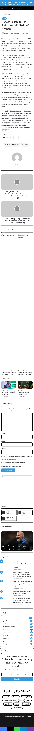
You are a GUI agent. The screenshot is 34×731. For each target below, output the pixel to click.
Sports (5, 641)
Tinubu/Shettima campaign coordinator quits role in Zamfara (25, 372)
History (5, 644)
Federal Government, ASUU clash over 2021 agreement (8, 392)
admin (6, 33)
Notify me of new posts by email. (12, 466)
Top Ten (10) (25, 704)
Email (3, 441)
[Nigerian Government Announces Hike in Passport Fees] (25, 385)
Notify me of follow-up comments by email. (15, 462)
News (9, 14)
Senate (26, 145)
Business (5, 629)
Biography (6, 635)
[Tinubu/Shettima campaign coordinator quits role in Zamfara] (25, 301)
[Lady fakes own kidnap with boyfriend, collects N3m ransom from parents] (8, 301)
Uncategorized (7, 632)
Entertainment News (9, 626)
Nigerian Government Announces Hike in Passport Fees (24, 392)
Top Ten (6, 638)
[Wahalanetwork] (17, 8)
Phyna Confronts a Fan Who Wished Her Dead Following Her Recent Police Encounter (22, 574)
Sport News (6, 621)
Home (5, 14)
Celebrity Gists (7, 618)
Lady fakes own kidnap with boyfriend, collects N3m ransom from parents (8, 373)
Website (3, 448)
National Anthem (13, 145)
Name (3, 433)
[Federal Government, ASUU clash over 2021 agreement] (8, 385)
